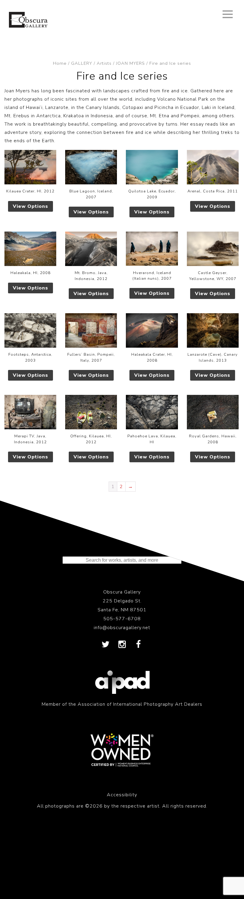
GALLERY (81, 63)
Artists (104, 63)
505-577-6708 (122, 618)
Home (60, 63)
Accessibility (122, 795)
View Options (30, 206)
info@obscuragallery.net (122, 627)
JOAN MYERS (130, 63)
